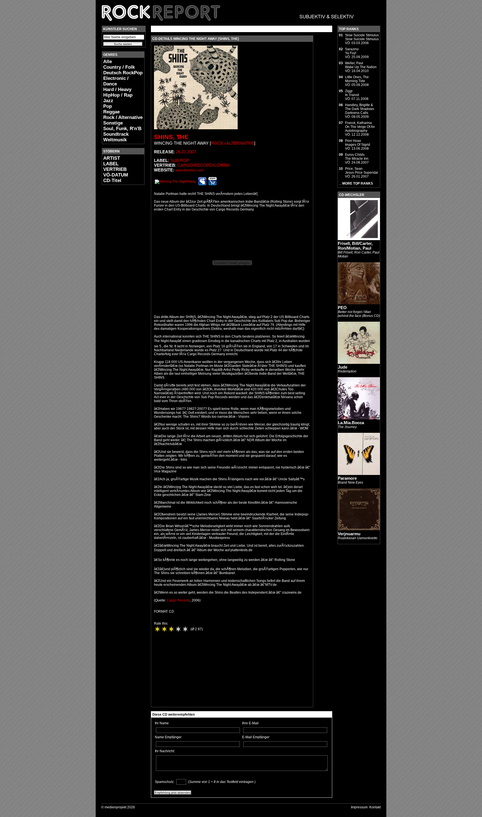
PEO (342, 307)
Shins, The (171, 136)
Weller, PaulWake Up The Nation (361, 65)
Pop (107, 106)
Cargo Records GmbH (203, 165)
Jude (342, 367)
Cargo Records (178, 600)
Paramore (347, 478)
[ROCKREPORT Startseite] (228, 24)
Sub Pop (179, 160)
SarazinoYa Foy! (352, 51)
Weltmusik (115, 139)
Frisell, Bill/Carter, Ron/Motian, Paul (355, 245)
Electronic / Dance (116, 81)
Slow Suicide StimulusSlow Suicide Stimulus (362, 37)
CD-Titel (112, 180)
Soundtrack (116, 134)
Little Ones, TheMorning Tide (357, 79)
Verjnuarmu (349, 533)
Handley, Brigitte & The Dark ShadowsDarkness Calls (359, 109)
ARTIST (111, 158)
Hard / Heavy (117, 89)
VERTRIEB (115, 169)
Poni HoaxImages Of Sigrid (357, 143)
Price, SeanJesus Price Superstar (361, 171)
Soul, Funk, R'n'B (122, 128)
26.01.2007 (186, 151)
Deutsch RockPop (123, 72)
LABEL (111, 163)
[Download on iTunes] (175, 181)
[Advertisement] (118, 272)
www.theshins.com (189, 170)
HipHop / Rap (117, 95)
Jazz (108, 100)
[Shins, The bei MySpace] (202, 184)
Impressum (359, 807)
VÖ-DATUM (115, 175)
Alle (107, 61)
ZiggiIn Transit (352, 93)
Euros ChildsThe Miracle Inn (356, 157)
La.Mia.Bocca (351, 422)
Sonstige (113, 123)
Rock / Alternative (123, 117)
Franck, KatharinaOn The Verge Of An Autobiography (360, 127)
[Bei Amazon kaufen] (212, 184)
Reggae (111, 111)
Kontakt (375, 807)
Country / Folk (119, 67)
